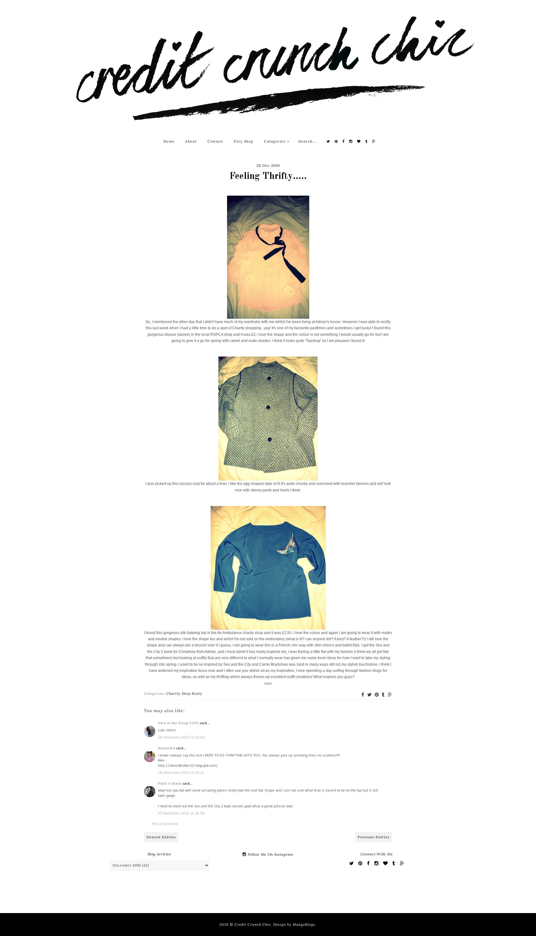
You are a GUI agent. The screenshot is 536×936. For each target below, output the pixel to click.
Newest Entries (161, 837)
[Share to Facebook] (362, 695)
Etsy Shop (243, 141)
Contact (215, 141)
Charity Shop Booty (184, 693)
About (191, 141)
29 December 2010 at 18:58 (181, 813)
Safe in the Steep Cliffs (178, 723)
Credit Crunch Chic (252, 924)
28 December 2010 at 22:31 (181, 772)
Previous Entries (374, 837)
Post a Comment (165, 823)
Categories (275, 141)
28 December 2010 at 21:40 (181, 737)
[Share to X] (369, 695)
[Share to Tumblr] (383, 695)
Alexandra (166, 748)
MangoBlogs (304, 924)
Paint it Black (170, 783)
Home (169, 141)
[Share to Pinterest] (377, 695)
